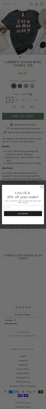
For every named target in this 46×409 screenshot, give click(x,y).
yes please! (23, 213)
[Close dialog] (41, 187)
